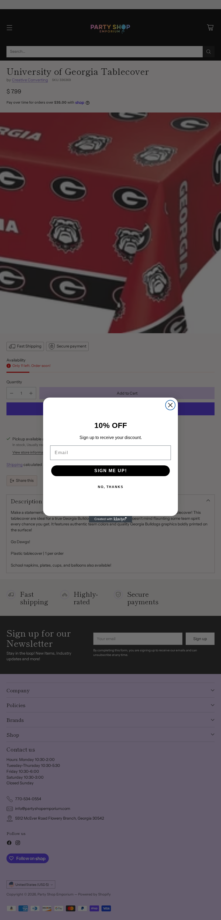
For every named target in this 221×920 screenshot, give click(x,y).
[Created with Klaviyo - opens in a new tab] (110, 519)
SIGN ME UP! (110, 470)
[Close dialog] (170, 405)
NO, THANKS (110, 487)
